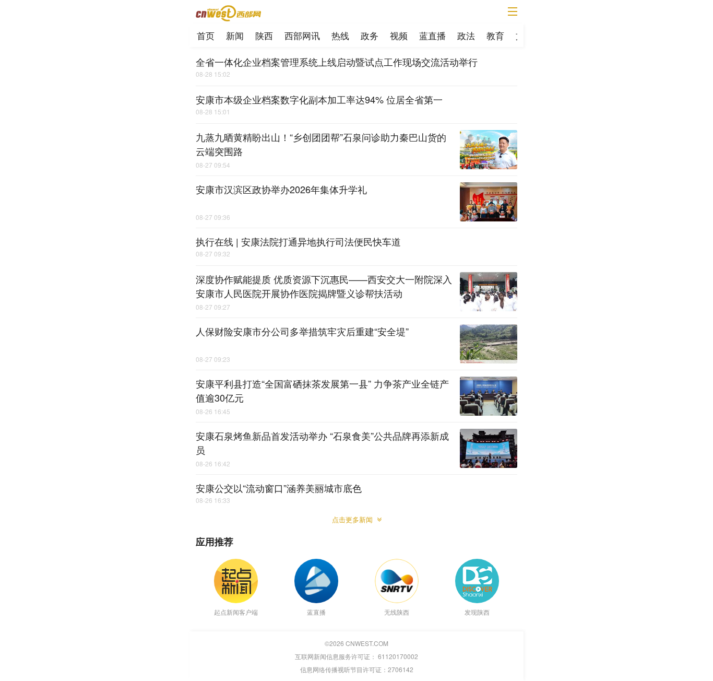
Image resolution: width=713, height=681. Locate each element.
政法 (466, 35)
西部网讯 (302, 35)
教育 (495, 35)
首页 (206, 35)
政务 (369, 35)
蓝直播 (432, 35)
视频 (399, 35)
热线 (340, 35)
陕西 (264, 35)
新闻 (235, 35)
